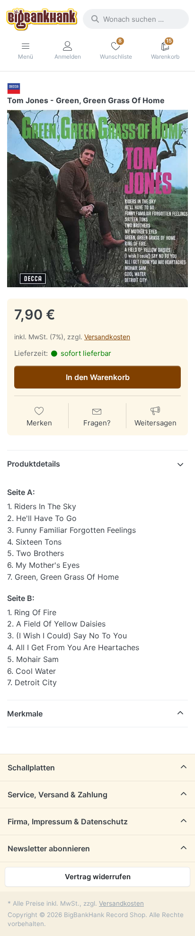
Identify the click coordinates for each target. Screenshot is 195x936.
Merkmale (25, 713)
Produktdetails (33, 463)
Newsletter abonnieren (49, 848)
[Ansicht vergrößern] (97, 198)
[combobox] (136, 19)
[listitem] (97, 198)
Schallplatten (31, 767)
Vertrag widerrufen (98, 876)
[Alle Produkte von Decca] (13, 88)
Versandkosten (107, 337)
